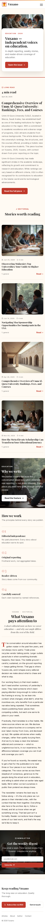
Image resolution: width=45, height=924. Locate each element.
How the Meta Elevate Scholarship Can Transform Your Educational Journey (22, 441)
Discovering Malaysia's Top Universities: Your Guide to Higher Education (20, 266)
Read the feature (13, 498)
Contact (28, 916)
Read (38, 274)
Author (20, 916)
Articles (5, 916)
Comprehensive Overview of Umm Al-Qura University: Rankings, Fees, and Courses (22, 106)
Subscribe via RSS (15, 905)
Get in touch (35, 905)
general (6, 274)
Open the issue (15, 65)
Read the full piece (13, 191)
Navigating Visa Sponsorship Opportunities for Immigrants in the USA (21, 325)
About (12, 916)
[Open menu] (41, 5)
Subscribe (8, 865)
